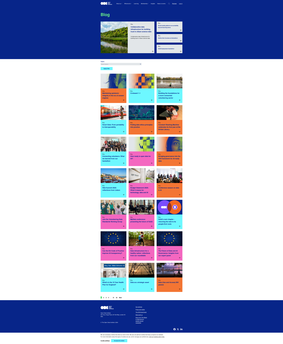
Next (120, 297)
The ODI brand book (141, 312)
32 (116, 297)
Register (174, 3)
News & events (161, 3)
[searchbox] (121, 64)
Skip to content (105, 8)
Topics (102, 61)
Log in (180, 3)
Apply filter (107, 68)
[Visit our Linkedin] (181, 329)
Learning (136, 3)
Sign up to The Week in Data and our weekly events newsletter (141, 320)
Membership (144, 3)
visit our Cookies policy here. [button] (157, 337)
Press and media (140, 309)
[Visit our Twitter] (178, 329)
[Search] (169, 3)
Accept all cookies (119, 340)
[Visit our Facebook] (174, 329)
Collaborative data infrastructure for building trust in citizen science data (141, 29)
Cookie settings (105, 340)
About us (118, 3)
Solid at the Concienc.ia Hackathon (168, 38)
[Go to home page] (107, 3)
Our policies (139, 307)
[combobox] (121, 64)
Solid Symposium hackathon (166, 49)
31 (113, 297)
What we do (127, 3)
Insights (153, 3)
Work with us (139, 315)
